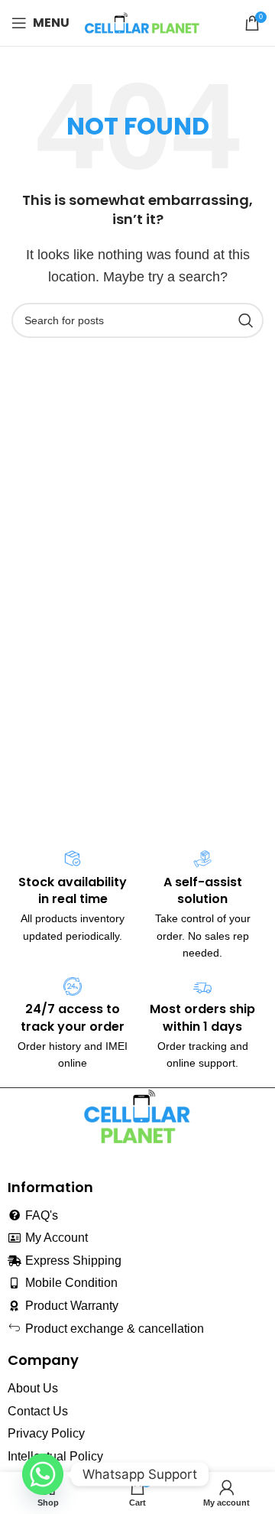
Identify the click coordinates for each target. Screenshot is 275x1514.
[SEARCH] (246, 320)
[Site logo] (142, 21)
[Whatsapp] (42, 1474)
